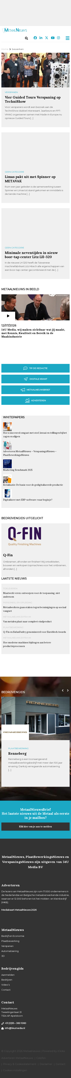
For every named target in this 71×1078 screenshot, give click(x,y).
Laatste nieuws (14, 578)
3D (3, 956)
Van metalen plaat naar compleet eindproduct (27, 621)
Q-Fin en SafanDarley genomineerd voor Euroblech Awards (34, 631)
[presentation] (61, 690)
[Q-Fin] (24, 551)
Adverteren (38, 400)
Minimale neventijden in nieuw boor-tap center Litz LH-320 (31, 254)
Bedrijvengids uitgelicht (22, 518)
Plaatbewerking (13, 627)
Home (4, 49)
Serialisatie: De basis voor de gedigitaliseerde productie (33, 484)
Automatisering (10, 951)
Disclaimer (46, 1064)
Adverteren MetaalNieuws (17, 1058)
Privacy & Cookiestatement (19, 1064)
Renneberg (17, 753)
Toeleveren (10, 588)
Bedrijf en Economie (12, 936)
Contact (6, 989)
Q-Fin (8, 555)
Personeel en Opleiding (17, 602)
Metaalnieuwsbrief (38, 389)
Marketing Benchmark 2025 (18, 469)
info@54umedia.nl (15, 1028)
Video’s (5, 984)
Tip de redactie (38, 368)
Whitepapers (14, 417)
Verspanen (11, 92)
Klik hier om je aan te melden (35, 826)
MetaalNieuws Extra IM (17, 616)
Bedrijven (6, 979)
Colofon (41, 1058)
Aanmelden (7, 974)
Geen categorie (14, 172)
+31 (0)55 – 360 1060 (15, 1023)
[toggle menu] (66, 38)
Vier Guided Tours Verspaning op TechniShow (32, 99)
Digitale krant (38, 379)
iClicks (61, 1051)
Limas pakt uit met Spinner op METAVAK (30, 178)
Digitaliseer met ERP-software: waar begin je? (27, 499)
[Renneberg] (15, 732)
